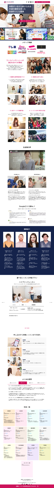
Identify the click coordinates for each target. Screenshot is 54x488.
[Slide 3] (28, 26)
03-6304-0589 (6, 417)
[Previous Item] (2, 34)
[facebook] (27, 2)
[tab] (13, 383)
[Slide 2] (27, 328)
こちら (7, 415)
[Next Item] (52, 34)
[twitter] (29, 2)
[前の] (4, 16)
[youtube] (31, 2)
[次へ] (50, 16)
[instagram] (33, 2)
